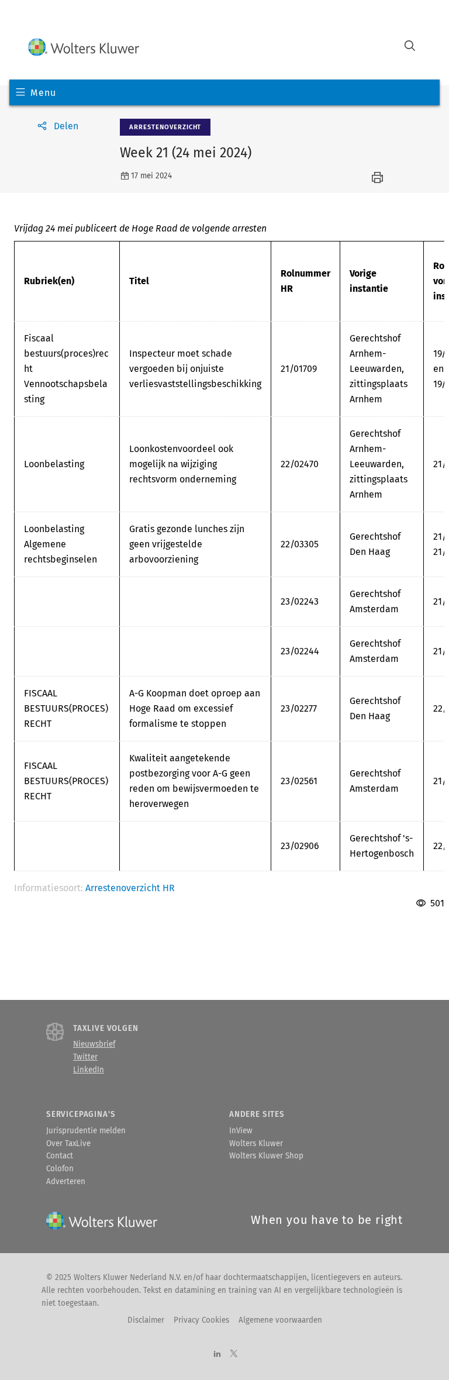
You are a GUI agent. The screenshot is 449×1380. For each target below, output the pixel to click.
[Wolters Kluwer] (83, 47)
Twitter (85, 1057)
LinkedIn (88, 1070)
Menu (43, 92)
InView (241, 1131)
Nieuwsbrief (94, 1044)
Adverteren (65, 1181)
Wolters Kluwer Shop (266, 1156)
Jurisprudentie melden (86, 1131)
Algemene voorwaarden (280, 1320)
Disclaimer (145, 1320)
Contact (59, 1156)
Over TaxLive (68, 1143)
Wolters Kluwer (256, 1143)
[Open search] (410, 47)
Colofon (60, 1169)
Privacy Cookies (201, 1320)
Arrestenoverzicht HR (130, 887)
